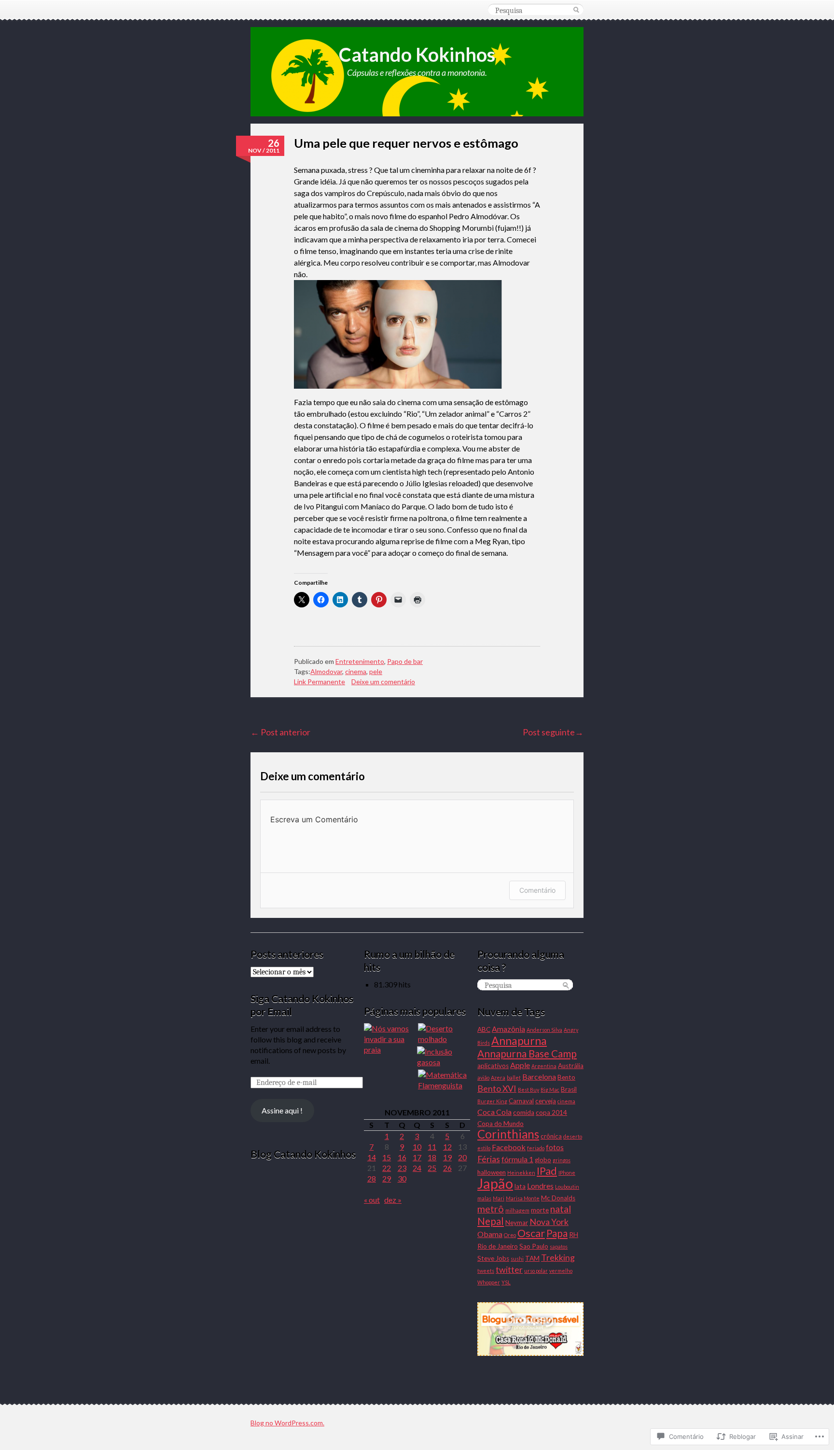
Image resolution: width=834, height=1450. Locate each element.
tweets (485, 1270)
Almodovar (326, 671)
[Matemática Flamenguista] (444, 1080)
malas (484, 1198)
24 (417, 1167)
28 (371, 1178)
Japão (495, 1183)
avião (483, 1077)
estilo (483, 1148)
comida (523, 1112)
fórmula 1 (517, 1159)
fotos (555, 1147)
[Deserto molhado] (444, 1033)
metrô (490, 1208)
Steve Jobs (493, 1258)
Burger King (492, 1101)
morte (540, 1210)
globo (543, 1160)
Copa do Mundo (500, 1123)
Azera (498, 1077)
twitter (509, 1269)
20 (462, 1157)
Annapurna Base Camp (527, 1053)
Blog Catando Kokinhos (303, 1154)
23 (402, 1167)
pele (375, 671)
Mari (498, 1198)
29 (386, 1178)
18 (432, 1157)
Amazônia (508, 1028)
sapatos (559, 1246)
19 (447, 1157)
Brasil (569, 1089)
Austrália (571, 1066)
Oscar (531, 1232)
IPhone (566, 1172)
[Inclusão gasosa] (443, 1057)
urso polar (536, 1270)
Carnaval (521, 1101)
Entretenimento (359, 661)
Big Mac (550, 1089)
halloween (491, 1172)
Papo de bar (405, 661)
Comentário (537, 890)
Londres (540, 1185)
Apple (520, 1065)
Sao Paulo (533, 1246)
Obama (489, 1234)
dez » (393, 1199)
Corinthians (508, 1134)
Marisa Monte (523, 1198)
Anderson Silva (544, 1030)
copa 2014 (551, 1112)
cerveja (545, 1101)
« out (372, 1199)
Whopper (488, 1282)
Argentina (543, 1066)
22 (386, 1167)
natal (560, 1208)
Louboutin (567, 1186)
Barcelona (539, 1076)
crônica (551, 1136)
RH (573, 1235)
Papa (557, 1233)
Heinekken (521, 1172)
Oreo (510, 1235)
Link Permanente (319, 681)
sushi (517, 1258)
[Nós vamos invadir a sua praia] (390, 1039)
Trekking (558, 1257)
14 (371, 1157)
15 (386, 1157)
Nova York (549, 1221)
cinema (355, 671)
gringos (561, 1160)
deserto (572, 1136)
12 (447, 1146)
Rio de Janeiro (497, 1246)
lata (520, 1186)
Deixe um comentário (383, 681)
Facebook (509, 1147)
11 (432, 1146)
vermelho (560, 1270)
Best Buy (528, 1089)
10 (417, 1146)
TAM (532, 1258)
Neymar (516, 1222)
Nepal (490, 1221)
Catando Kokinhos (417, 54)
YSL (506, 1282)
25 (432, 1167)
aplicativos (493, 1066)
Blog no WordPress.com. (287, 1423)
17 (417, 1157)
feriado (535, 1148)
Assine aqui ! (282, 1110)
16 (402, 1157)
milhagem (517, 1210)
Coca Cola (494, 1111)
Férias (488, 1159)
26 (447, 1167)
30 (402, 1178)
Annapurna (519, 1040)
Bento (566, 1077)
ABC (483, 1029)
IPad (547, 1170)
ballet (514, 1077)
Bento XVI (496, 1088)
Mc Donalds (558, 1198)
